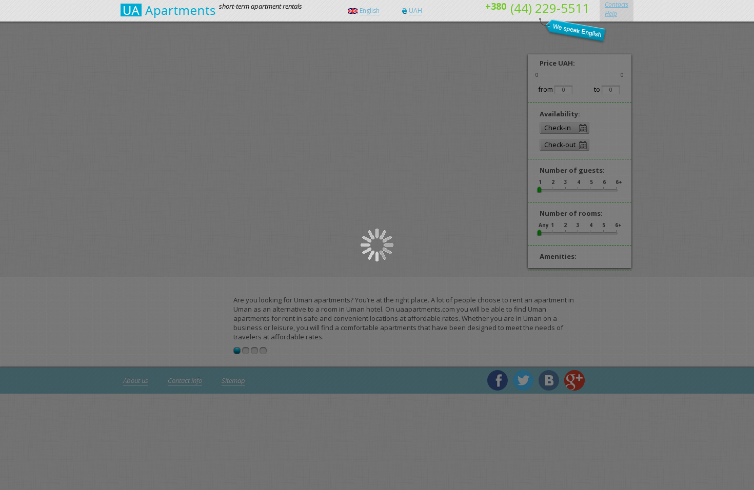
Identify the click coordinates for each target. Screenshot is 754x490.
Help (611, 13)
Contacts (616, 4)
